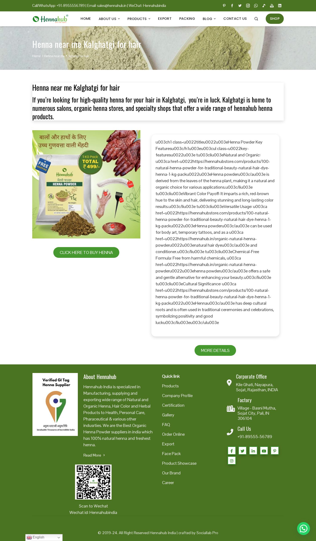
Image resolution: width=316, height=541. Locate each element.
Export (165, 18)
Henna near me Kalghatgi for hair (76, 87)
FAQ (166, 424)
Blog (207, 18)
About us (107, 18)
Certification (173, 405)
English (38, 537)
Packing (187, 18)
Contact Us (235, 18)
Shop (274, 18)
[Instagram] (231, 460)
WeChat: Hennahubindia (147, 5)
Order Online (173, 434)
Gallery (168, 415)
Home (86, 18)
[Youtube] (264, 450)
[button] (303, 528)
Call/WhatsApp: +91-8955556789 (58, 5)
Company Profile (177, 395)
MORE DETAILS (215, 350)
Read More (92, 455)
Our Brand (171, 473)
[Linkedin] (253, 450)
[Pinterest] (274, 450)
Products (137, 18)
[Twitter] (242, 450)
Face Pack (171, 453)
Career (168, 482)
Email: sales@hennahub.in (106, 5)
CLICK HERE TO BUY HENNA (86, 252)
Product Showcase (179, 463)
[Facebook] (231, 450)
